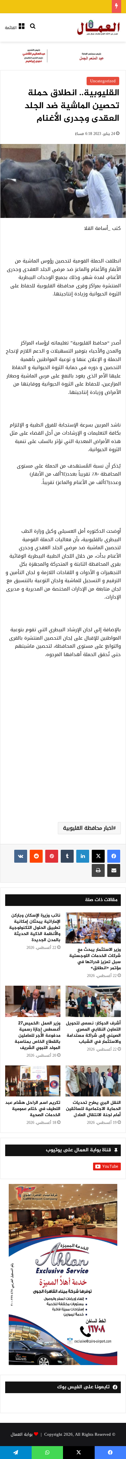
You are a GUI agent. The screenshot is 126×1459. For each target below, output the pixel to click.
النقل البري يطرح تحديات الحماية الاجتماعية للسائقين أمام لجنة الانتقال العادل (93, 1109)
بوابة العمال (22, 1434)
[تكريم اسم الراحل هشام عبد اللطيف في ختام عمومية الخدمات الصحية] (32, 1080)
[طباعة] (98, 870)
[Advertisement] (63, 748)
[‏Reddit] (36, 856)
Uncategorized (103, 81)
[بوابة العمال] (99, 27)
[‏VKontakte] (20, 856)
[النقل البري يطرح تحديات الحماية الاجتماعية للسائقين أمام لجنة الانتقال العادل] (93, 1080)
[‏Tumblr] (67, 856)
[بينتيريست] (51, 856)
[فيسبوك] (113, 856)
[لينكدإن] (82, 856)
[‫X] (98, 856)
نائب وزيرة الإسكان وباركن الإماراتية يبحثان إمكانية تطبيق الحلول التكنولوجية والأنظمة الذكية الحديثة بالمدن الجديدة (34, 928)
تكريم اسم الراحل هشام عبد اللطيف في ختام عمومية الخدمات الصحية (32, 1109)
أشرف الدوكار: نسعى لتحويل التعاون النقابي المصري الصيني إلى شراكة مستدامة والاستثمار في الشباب (93, 1032)
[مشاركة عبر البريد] (113, 870)
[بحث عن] (32, 30)
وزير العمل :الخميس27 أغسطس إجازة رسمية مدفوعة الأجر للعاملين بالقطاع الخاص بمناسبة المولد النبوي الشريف (37, 1036)
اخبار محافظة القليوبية (88, 828)
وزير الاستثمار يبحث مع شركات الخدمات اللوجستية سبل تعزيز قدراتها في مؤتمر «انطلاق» (95, 959)
